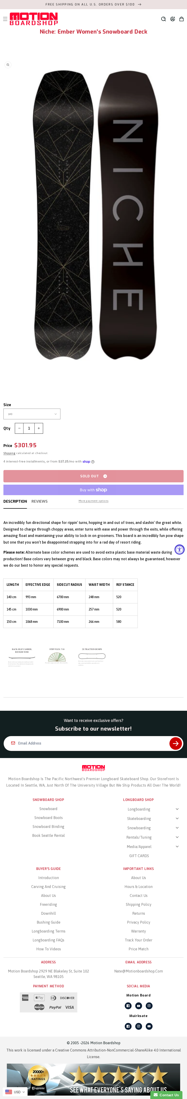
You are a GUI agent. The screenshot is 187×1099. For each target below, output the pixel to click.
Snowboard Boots (48, 818)
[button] (163, 19)
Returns (138, 913)
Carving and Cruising (48, 887)
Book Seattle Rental (48, 835)
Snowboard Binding (48, 826)
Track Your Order (138, 940)
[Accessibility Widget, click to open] (179, 549)
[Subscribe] (175, 743)
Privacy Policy (138, 922)
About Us (48, 895)
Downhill (48, 913)
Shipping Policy (138, 904)
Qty (6, 428)
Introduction (48, 878)
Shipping (9, 453)
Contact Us (139, 895)
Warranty (138, 931)
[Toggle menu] (177, 809)
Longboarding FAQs (48, 940)
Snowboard (48, 809)
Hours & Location (139, 887)
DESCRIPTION (15, 501)
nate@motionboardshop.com (138, 971)
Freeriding (48, 904)
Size (7, 404)
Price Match (138, 949)
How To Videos (48, 949)
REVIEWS (39, 501)
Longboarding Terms (48, 931)
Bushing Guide (48, 922)
